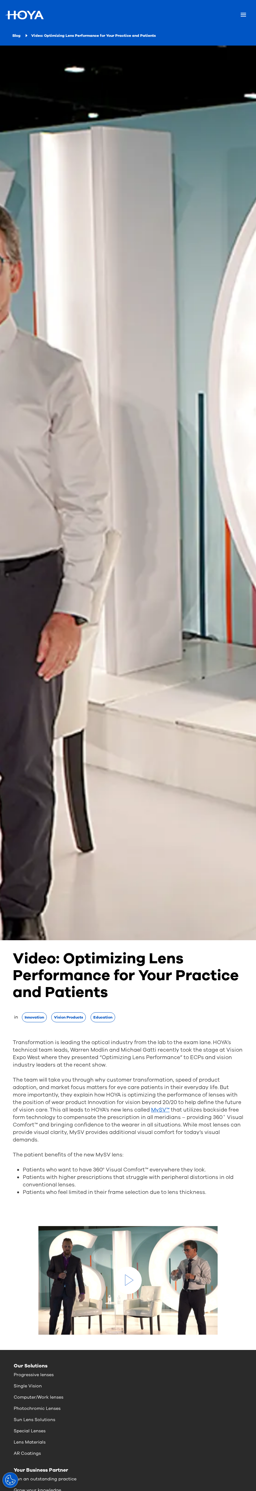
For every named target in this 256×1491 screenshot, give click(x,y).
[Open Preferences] (10, 1480)
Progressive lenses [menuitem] (34, 1375)
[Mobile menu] (243, 15)
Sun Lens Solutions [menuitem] (34, 1420)
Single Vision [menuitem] (28, 1386)
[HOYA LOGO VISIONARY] (24, 15)
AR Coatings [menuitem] (27, 1453)
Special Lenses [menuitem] (30, 1431)
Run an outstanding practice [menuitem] (45, 1479)
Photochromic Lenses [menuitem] (37, 1408)
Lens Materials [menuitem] (30, 1442)
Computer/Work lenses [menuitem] (38, 1397)
